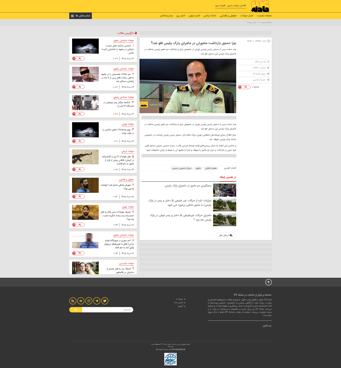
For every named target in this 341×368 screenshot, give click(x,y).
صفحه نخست (264, 16)
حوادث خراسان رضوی (123, 40)
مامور (198, 168)
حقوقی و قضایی (228, 16)
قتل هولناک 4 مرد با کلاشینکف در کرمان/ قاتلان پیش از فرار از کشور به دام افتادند (118, 160)
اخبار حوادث (246, 16)
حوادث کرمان (127, 151)
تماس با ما (178, 302)
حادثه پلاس (210, 16)
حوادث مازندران (126, 263)
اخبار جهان (194, 16)
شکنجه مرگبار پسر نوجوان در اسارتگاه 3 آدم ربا (119, 104)
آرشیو (180, 306)
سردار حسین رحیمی (181, 168)
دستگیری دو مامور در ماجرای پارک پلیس (188, 185)
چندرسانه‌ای (166, 16)
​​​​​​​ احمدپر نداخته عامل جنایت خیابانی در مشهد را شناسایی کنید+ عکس (117, 49)
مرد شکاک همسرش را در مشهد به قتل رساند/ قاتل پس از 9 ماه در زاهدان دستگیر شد (117, 77)
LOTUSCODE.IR (178, 349)
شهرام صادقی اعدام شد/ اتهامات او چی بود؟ (117, 187)
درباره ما (179, 299)
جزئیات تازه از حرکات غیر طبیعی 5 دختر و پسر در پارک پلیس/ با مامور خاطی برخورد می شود (179, 203)
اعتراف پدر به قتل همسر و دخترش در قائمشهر (120, 270)
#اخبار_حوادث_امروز (236, 5)
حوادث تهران (128, 124)
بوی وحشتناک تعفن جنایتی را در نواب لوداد (118, 131)
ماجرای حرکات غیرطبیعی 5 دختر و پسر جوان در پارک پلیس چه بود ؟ (180, 217)
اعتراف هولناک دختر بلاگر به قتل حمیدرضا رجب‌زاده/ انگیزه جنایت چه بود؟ (117, 215)
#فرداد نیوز (220, 5)
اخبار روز (180, 16)
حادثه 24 (257, 74)
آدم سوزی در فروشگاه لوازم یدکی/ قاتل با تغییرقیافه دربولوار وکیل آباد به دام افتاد (119, 244)
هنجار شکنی (211, 168)
